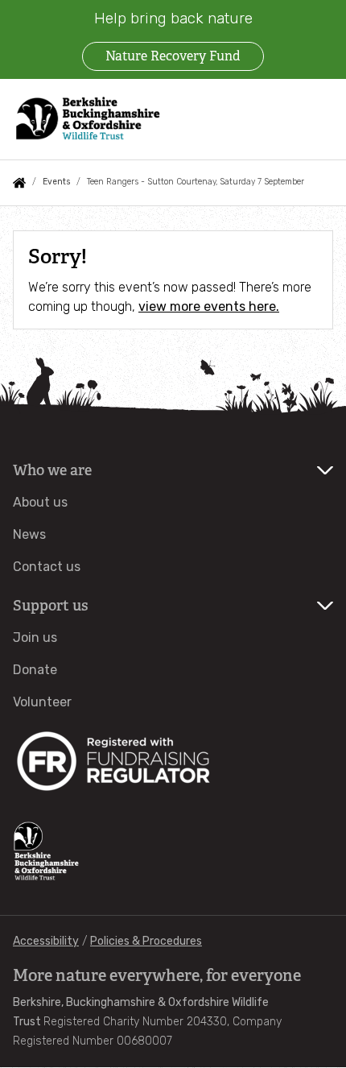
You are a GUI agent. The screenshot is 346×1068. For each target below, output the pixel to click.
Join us (35, 637)
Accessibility (46, 941)
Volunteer (42, 702)
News (29, 534)
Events (56, 181)
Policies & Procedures (146, 941)
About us (40, 502)
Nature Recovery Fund (173, 56)
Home (19, 182)
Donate (35, 669)
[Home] (88, 118)
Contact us (46, 566)
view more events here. (208, 306)
